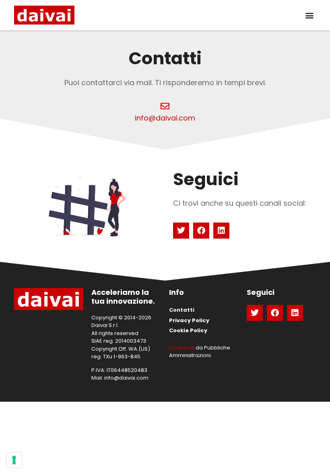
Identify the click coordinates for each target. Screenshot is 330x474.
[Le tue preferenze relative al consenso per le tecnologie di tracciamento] (14, 460)
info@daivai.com (165, 118)
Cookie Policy (188, 330)
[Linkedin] (221, 231)
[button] (309, 15)
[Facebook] (201, 231)
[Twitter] (181, 231)
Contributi (181, 347)
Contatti (181, 310)
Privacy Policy (189, 320)
